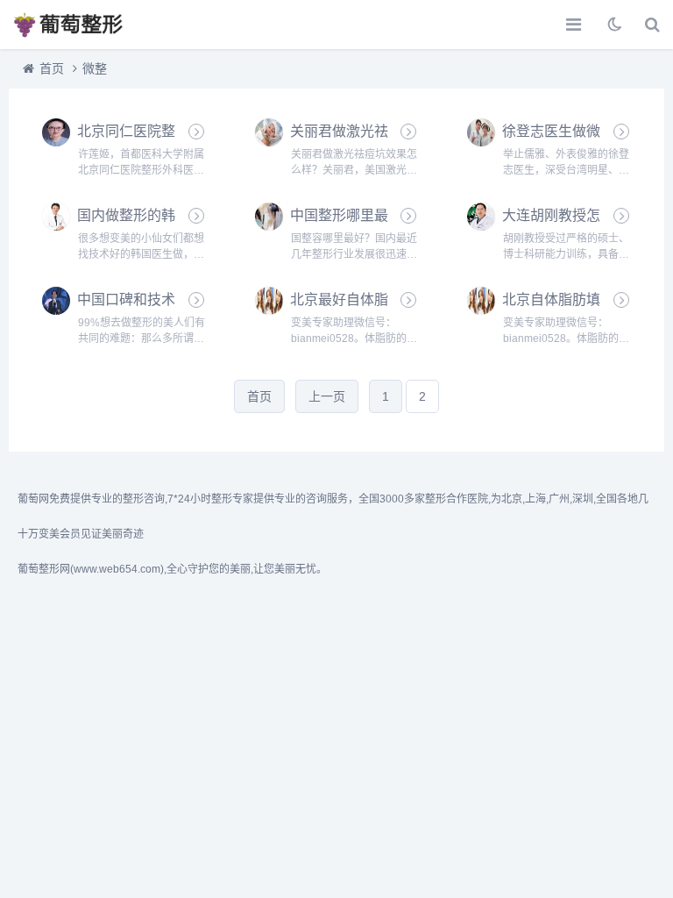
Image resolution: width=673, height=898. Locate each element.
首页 (51, 68)
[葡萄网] (74, 24)
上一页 (326, 396)
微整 (94, 68)
